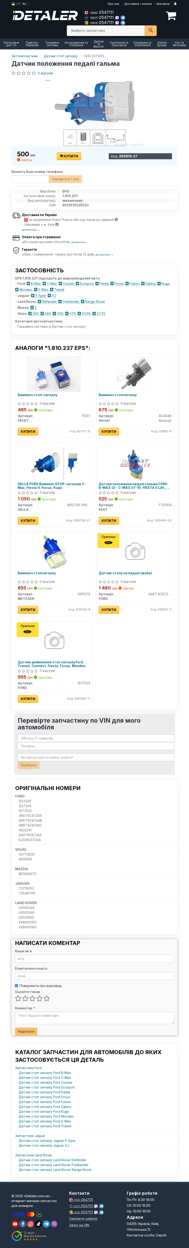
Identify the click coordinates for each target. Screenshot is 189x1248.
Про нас (114, 4)
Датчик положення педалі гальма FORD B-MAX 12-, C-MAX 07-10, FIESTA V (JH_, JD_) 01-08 (133, 485)
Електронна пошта (31, 968)
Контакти (163, 4)
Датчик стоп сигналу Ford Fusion (45, 1102)
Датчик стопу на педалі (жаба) (125, 573)
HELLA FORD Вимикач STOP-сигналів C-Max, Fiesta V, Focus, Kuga (52, 485)
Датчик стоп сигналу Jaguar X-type (47, 1141)
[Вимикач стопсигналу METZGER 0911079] (54, 552)
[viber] (22, 1224)
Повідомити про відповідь (41, 986)
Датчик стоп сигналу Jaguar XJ (44, 1145)
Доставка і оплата (138, 4)
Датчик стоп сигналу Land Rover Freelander (54, 1165)
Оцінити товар (27, 992)
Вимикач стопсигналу (118, 395)
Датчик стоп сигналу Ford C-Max (45, 1078)
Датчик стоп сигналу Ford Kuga (44, 1111)
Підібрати (28, 765)
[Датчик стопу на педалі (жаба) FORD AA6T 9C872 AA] (135, 552)
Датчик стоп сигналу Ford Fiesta (44, 1092)
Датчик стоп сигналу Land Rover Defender (52, 1160)
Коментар (25, 1008)
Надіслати (26, 1031)
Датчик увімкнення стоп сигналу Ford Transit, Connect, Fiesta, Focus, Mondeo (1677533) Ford (51, 664)
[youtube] (15, 1224)
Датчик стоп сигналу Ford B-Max (45, 1073)
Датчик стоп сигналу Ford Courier (45, 1082)
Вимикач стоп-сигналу (37, 395)
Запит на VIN (79, 1225)
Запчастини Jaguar (30, 1136)
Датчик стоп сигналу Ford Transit (45, 1126)
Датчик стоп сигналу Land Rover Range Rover (55, 1170)
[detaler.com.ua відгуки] (29, 1236)
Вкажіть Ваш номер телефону (37, 172)
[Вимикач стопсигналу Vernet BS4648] (135, 374)
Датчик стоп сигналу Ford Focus (44, 1097)
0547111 (102, 12)
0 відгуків (45, 73)
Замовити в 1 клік (65, 179)
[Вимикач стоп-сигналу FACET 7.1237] (54, 374)
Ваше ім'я (23, 951)
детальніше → (31, 229)
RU (25, 4)
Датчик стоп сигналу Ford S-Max (45, 1121)
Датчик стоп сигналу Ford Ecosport (47, 1087)
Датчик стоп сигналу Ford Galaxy (45, 1107)
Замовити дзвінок (83, 1219)
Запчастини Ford (28, 1068)
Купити (70, 156)
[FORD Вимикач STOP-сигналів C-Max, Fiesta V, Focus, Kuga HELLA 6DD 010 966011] (54, 463)
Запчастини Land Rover (33, 1155)
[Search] (151, 30)
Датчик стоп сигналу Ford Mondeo (46, 1116)
